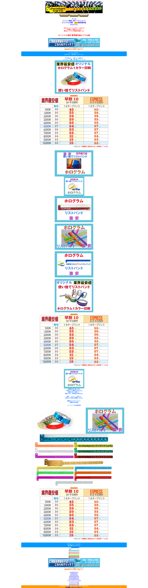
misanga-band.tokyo (74, 576)
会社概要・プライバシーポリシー (74, 587)
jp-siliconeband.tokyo (74, 579)
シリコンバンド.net (74, 581)
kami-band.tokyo (74, 575)
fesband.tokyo (74, 573)
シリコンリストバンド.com (74, 580)
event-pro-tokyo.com (74, 584)
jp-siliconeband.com (74, 577)
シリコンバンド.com (74, 583)
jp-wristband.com (74, 572)
